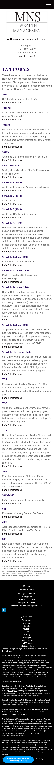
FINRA (10, 690)
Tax (27, 631)
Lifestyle (27, 637)
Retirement (27, 620)
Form (4, 319)
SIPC (15, 690)
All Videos (27, 643)
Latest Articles (27, 640)
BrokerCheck (7, 651)
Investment (27, 623)
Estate (27, 625)
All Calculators (27, 646)
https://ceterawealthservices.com (13, 735)
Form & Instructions (12, 102)
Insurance (27, 628)
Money (27, 634)
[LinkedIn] (4, 610)
